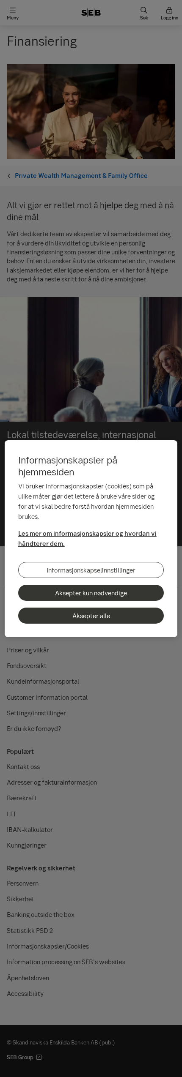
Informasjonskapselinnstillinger (91, 570)
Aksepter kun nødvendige (91, 593)
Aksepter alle (91, 615)
